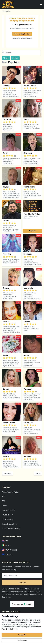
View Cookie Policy (9, 629)
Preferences (22, 640)
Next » (38, 473)
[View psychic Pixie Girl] (32, 216)
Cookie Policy (7, 519)
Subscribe (22, 582)
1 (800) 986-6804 (22, 24)
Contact (5, 505)
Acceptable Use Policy (11, 528)
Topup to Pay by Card (22, 34)
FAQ (3, 501)
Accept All (22, 635)
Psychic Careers (8, 510)
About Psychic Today (10, 492)
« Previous (7, 473)
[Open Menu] (41, 4)
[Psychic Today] (8, 4)
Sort (7, 58)
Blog (4, 496)
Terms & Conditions (9, 524)
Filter (16, 58)
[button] (4, 88)
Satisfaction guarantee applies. (22, 38)
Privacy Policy (7, 514)
